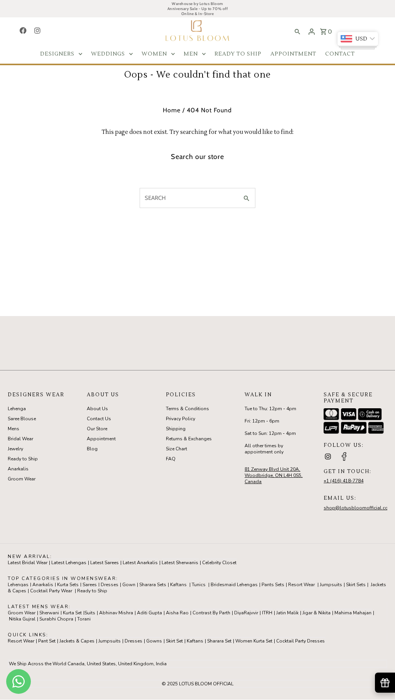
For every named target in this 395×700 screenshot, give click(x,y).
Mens (13, 429)
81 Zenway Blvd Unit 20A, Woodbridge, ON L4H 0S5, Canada (273, 475)
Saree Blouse (22, 419)
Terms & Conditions (187, 409)
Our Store (97, 429)
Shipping (176, 429)
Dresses (109, 585)
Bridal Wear (20, 439)
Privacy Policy (180, 419)
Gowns (154, 641)
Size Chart (176, 449)
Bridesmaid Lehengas (234, 585)
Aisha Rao (177, 613)
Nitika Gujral (22, 619)
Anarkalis (18, 469)
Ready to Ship (23, 459)
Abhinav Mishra (116, 613)
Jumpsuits (331, 585)
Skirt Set (174, 641)
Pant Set (47, 641)
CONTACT (340, 54)
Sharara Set (219, 641)
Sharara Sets (152, 585)
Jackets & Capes (77, 641)
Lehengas (18, 585)
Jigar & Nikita (316, 613)
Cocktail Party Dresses (300, 641)
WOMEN (154, 54)
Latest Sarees (104, 563)
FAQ (171, 459)
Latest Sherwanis (180, 563)
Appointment (101, 439)
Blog (92, 449)
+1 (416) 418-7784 (343, 481)
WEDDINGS (108, 54)
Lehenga (17, 409)
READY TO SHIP (238, 54)
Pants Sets (273, 585)
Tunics (199, 585)
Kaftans (178, 585)
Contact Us (99, 419)
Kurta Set (72, 613)
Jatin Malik (287, 613)
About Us (97, 409)
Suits (89, 613)
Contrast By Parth (211, 613)
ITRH (267, 613)
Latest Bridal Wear (27, 563)
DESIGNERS (57, 54)
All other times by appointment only (264, 449)
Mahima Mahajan (352, 613)
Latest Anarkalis (140, 563)
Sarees (90, 585)
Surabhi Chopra (56, 619)
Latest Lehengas (68, 563)
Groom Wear (21, 479)
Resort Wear (301, 585)
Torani (84, 619)
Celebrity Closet (219, 563)
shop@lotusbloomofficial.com (358, 508)
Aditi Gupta (149, 613)
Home (172, 110)
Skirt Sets (356, 585)
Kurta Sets (68, 585)
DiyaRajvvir (246, 613)
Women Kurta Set (253, 641)
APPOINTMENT (293, 54)
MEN (191, 54)
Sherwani (49, 613)
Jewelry (15, 449)
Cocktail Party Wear (51, 591)
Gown (128, 585)
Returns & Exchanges (189, 439)
